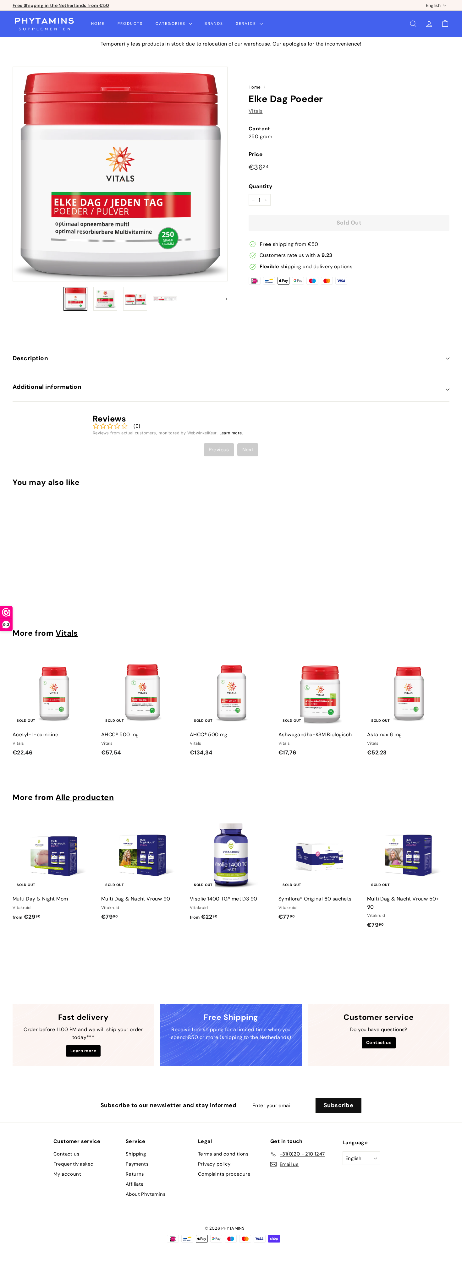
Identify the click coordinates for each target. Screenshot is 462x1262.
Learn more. (231, 433)
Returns (135, 1174)
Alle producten (85, 797)
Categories (171, 23)
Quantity (260, 186)
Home (98, 23)
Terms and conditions (223, 1154)
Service (247, 23)
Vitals (255, 111)
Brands (214, 23)
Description (30, 358)
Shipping (136, 1154)
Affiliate (135, 1184)
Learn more (83, 1050)
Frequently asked (73, 1164)
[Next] (224, 298)
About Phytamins (146, 1194)
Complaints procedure (224, 1174)
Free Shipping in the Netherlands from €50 (61, 5)
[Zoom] (120, 174)
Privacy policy (214, 1164)
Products (130, 23)
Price (255, 154)
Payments (137, 1164)
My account (67, 1174)
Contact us (378, 1042)
